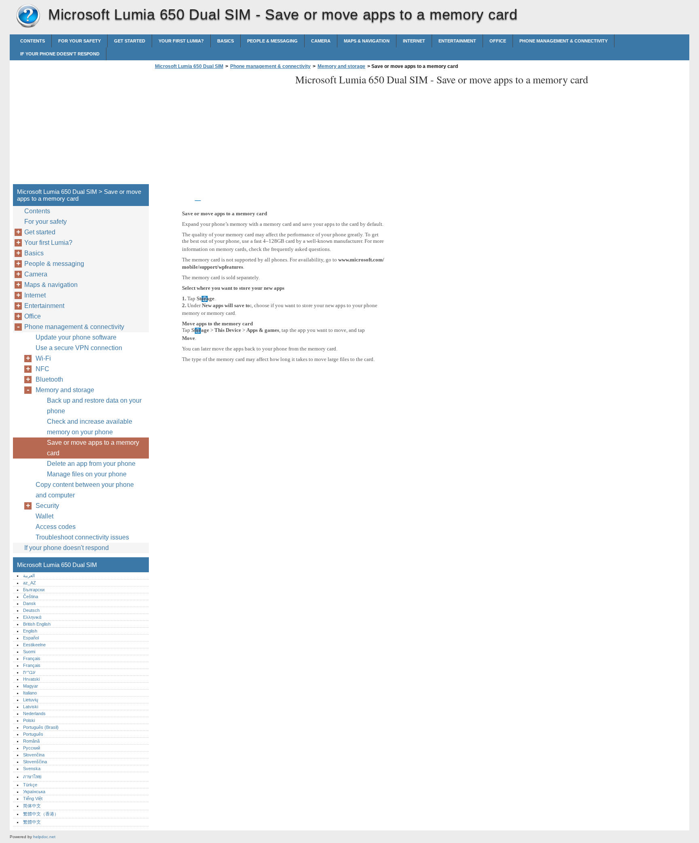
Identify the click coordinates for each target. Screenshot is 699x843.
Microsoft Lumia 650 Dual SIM (28, 16)
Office (497, 40)
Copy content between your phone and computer (85, 490)
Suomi (29, 651)
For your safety (79, 40)
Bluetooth (49, 379)
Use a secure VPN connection (79, 347)
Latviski (30, 706)
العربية (29, 575)
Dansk (29, 603)
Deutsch (31, 610)
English (30, 631)
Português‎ (33, 734)
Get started (129, 40)
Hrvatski (31, 679)
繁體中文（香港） (41, 813)
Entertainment (457, 40)
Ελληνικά (32, 617)
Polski (29, 720)
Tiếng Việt (32, 798)
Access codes (56, 526)
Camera (320, 40)
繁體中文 (32, 822)
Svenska (31, 768)
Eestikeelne (34, 644)
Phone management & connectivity (563, 40)
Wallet (44, 516)
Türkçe (30, 784)
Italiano (30, 692)
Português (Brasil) (41, 727)
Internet (414, 40)
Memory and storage (341, 66)
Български (33, 589)
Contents (32, 40)
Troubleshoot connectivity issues (82, 537)
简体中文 (32, 805)
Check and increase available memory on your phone (89, 426)
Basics (225, 40)
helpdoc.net (44, 837)
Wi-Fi (43, 358)
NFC (42, 368)
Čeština (30, 596)
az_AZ (29, 582)
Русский (31, 747)
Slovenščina (35, 761)
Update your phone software (76, 337)
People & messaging (272, 40)
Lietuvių (30, 699)
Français (31, 658)
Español (31, 637)
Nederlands (34, 713)
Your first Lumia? (181, 40)
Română (31, 741)
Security (47, 505)
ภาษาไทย (32, 776)
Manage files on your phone (87, 474)
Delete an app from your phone (91, 463)
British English (37, 624)
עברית (29, 672)
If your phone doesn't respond (60, 53)
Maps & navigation (367, 40)
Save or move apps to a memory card (93, 448)
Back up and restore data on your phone (94, 405)
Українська (34, 791)
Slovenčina (33, 754)
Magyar (30, 686)
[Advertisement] (221, 129)
